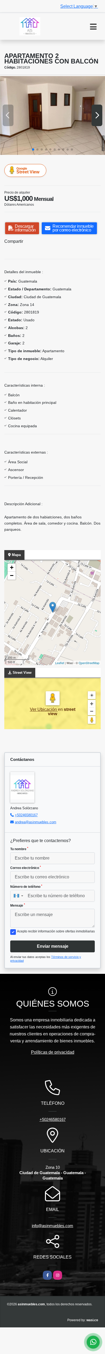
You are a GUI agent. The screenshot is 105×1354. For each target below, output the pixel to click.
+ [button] (11, 567)
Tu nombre (19, 849)
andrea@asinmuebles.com (35, 822)
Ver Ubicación (44, 709)
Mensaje (17, 905)
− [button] (11, 575)
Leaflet (59, 663)
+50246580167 (26, 815)
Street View (27, 170)
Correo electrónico (25, 867)
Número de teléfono (26, 886)
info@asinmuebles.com (52, 1225)
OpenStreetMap (89, 663)
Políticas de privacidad (52, 1052)
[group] (52, 115)
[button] (33, 149)
